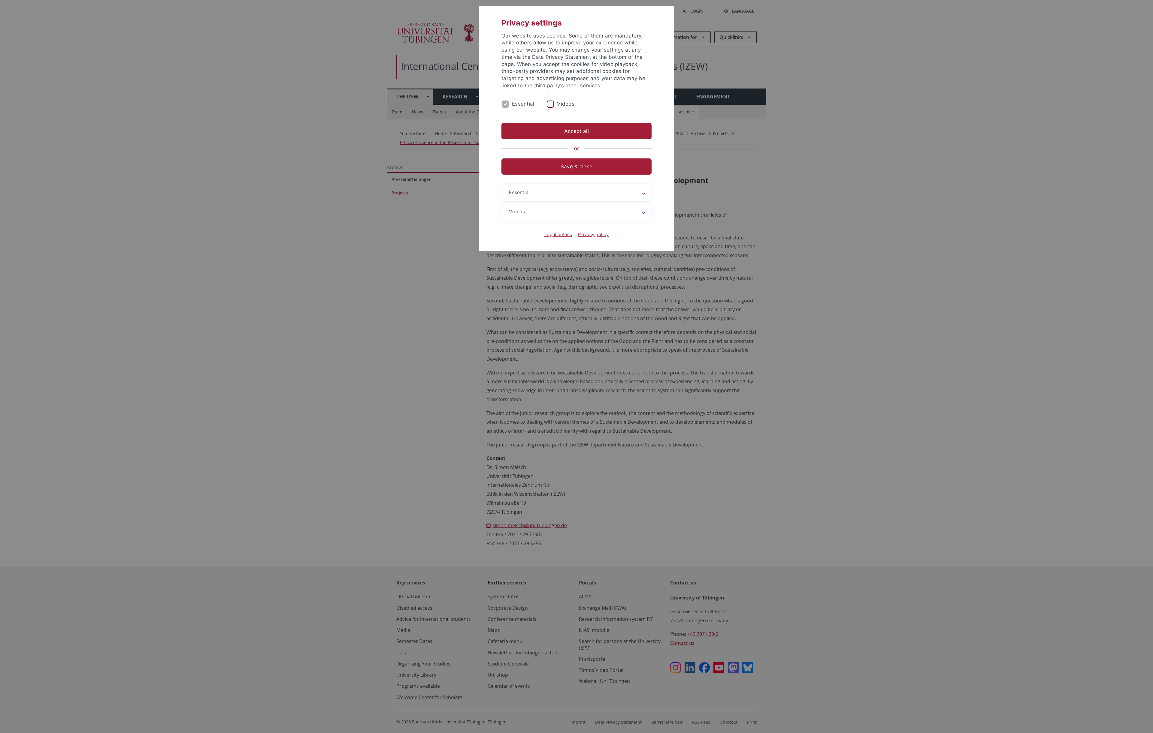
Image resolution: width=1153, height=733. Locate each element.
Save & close (576, 167)
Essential (523, 104)
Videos (565, 104)
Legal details (558, 234)
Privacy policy (593, 234)
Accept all (576, 131)
